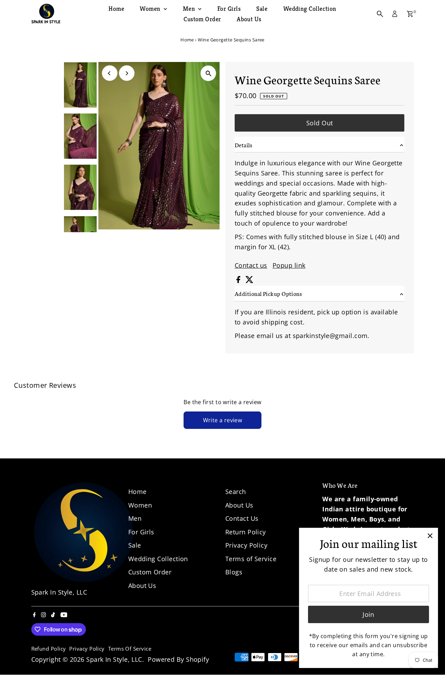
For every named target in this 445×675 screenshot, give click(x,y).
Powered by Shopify (178, 659)
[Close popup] (430, 536)
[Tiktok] (53, 614)
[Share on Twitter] (249, 280)
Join (368, 614)
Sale (261, 9)
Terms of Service (250, 559)
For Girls (229, 9)
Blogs (233, 572)
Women (151, 9)
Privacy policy (86, 648)
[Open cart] (410, 14)
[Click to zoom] (208, 73)
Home (116, 9)
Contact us (251, 265)
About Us (249, 19)
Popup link (289, 265)
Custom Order (202, 19)
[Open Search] (380, 14)
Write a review (222, 420)
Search (235, 491)
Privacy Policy (246, 545)
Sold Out (319, 123)
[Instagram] (43, 614)
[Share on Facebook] (239, 280)
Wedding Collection (310, 9)
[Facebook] (34, 614)
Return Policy (245, 532)
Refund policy (48, 648)
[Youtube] (64, 614)
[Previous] (110, 73)
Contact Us (242, 518)
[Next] (127, 73)
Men (190, 9)
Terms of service (129, 648)
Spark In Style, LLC (114, 659)
